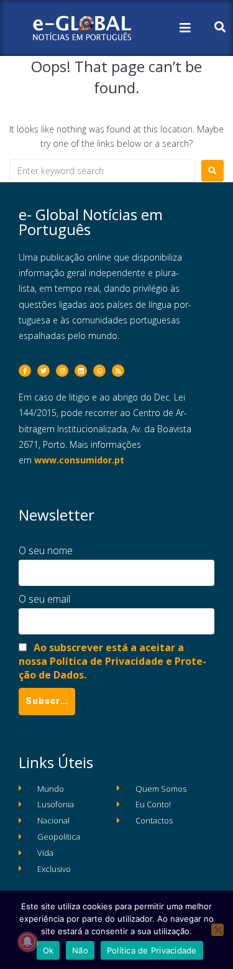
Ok (48, 950)
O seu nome (46, 550)
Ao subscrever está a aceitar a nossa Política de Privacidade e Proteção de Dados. (112, 661)
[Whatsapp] (99, 370)
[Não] (217, 930)
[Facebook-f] (25, 370)
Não (80, 950)
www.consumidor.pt (79, 460)
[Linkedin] (81, 370)
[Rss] (118, 370)
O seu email (44, 599)
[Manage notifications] (27, 942)
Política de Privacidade (152, 950)
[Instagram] (62, 370)
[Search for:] (102, 170)
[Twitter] (43, 370)
